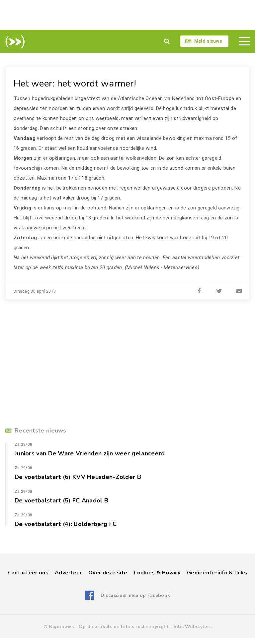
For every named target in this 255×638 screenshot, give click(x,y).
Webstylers (198, 626)
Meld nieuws (208, 41)
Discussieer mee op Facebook (135, 595)
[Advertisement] (127, 15)
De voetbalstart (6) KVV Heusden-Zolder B (78, 477)
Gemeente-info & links (217, 572)
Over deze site (107, 572)
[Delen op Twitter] (219, 291)
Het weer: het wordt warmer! (75, 83)
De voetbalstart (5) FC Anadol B (61, 500)
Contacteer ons (28, 572)
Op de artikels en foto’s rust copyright (124, 626)
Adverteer (68, 572)
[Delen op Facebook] (199, 291)
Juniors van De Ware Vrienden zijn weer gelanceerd (90, 453)
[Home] (14, 41)
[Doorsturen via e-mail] (239, 291)
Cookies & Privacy (157, 572)
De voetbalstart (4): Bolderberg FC (66, 524)
